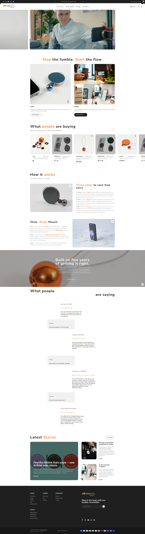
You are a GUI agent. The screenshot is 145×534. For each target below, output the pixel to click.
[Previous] (55, 1)
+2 (103, 160)
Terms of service (41, 531)
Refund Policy (33, 514)
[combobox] (137, 1)
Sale (31, 502)
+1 (125, 160)
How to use (45, 496)
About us (58, 496)
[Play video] (51, 198)
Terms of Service (34, 518)
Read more (36, 476)
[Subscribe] (103, 506)
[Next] (83, 1)
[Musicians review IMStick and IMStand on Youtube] (89, 450)
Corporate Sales (59, 498)
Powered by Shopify (43, 529)
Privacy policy (36, 531)
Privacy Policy (33, 516)
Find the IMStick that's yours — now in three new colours (54, 464)
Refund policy (32, 531)
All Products (33, 496)
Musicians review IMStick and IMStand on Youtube (106, 443)
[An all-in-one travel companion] (89, 472)
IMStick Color (101, 156)
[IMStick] (94, 84)
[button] (70, 186)
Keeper (121, 156)
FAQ (44, 498)
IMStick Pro (57, 156)
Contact (57, 500)
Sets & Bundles (33, 504)
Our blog (45, 500)
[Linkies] (50, 84)
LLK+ (34, 156)
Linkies (31, 498)
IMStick (32, 500)
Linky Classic (79, 156)
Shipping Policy (33, 512)
